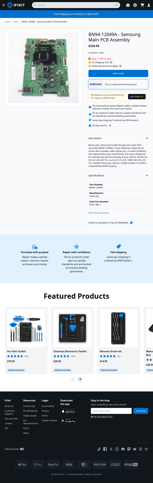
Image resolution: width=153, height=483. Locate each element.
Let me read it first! (103, 416)
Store (7, 21)
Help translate (12, 449)
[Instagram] (117, 449)
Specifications (96, 175)
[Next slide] (80, 379)
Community (29, 406)
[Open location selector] (135, 5)
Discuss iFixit (11, 418)
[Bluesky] (134, 449)
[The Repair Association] (146, 449)
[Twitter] (111, 449)
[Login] (148, 5)
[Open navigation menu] (4, 5)
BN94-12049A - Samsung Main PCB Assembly (44, 21)
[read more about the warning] (131, 222)
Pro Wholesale (30, 410)
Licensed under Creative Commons (84, 474)
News (26, 433)
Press (26, 428)
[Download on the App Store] (68, 411)
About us (9, 406)
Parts (15, 21)
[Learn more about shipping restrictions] (111, 62)
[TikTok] (99, 449)
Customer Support (9, 412)
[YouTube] (123, 449)
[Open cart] (142, 5)
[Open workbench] (128, 5)
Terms (45, 415)
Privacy (45, 410)
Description (95, 138)
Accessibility (48, 406)
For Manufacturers (30, 422)
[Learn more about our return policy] (110, 125)
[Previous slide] (73, 379)
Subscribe (141, 410)
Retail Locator (30, 415)
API (6, 428)
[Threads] (140, 449)
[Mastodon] (129, 449)
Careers (9, 423)
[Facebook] (105, 449)
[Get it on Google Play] (68, 420)
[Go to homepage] (17, 5)
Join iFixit (136, 96)
